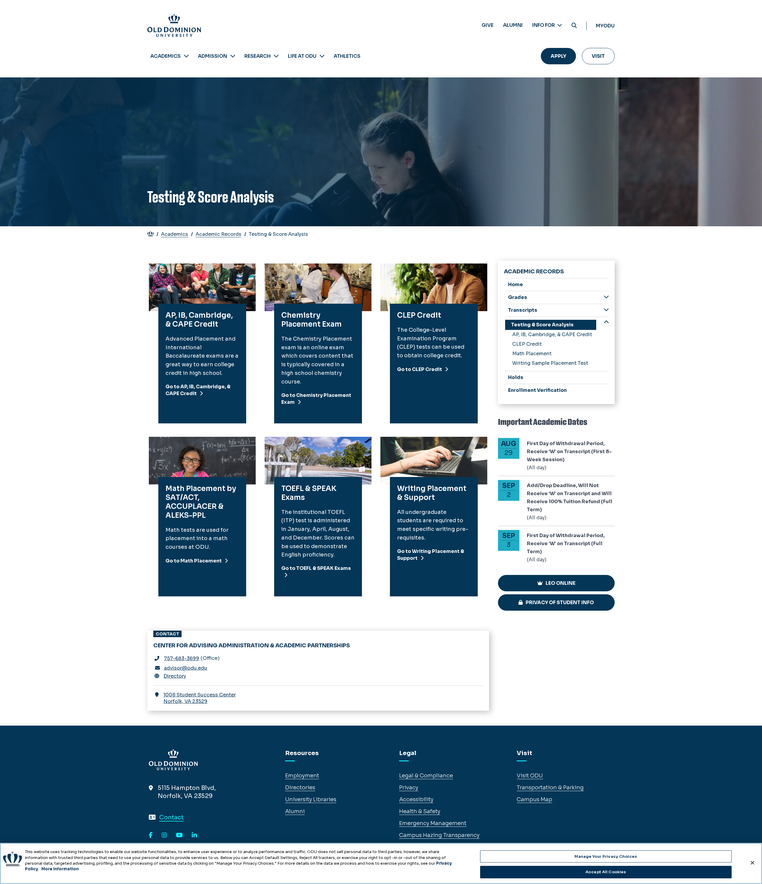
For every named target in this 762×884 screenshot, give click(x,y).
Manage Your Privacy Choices (605, 856)
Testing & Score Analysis (542, 325)
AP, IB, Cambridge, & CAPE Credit (552, 334)
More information (60, 868)
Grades (517, 297)
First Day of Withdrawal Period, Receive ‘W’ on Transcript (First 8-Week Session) (569, 451)
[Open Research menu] (276, 56)
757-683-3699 (181, 658)
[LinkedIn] (194, 835)
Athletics (347, 56)
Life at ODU (302, 56)
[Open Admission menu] (232, 56)
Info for (544, 25)
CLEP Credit (527, 344)
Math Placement (532, 353)
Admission (212, 56)
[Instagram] (164, 835)
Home (515, 284)
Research (257, 56)
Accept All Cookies (605, 871)
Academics (165, 56)
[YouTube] (179, 835)
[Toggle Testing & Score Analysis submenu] (606, 322)
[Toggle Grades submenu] (606, 297)
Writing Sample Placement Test (550, 363)
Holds (515, 377)
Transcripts (522, 310)
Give (488, 25)
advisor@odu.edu (185, 668)
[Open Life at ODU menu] (322, 56)
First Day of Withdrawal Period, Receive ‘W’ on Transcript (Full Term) (566, 543)
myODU (605, 26)
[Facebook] (151, 835)
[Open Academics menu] (186, 56)
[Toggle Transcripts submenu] (606, 309)
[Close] (752, 862)
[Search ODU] (574, 25)
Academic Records (218, 234)
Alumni (513, 25)
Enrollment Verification (537, 390)
